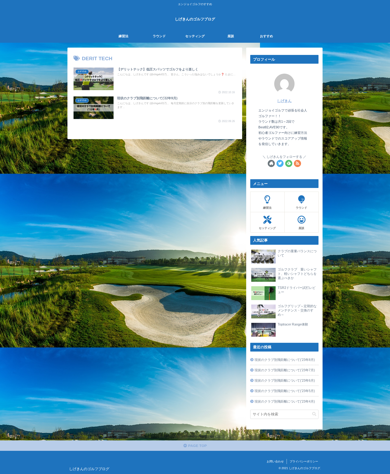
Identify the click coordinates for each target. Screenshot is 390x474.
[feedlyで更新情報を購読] (288, 163)
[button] (314, 414)
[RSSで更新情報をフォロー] (297, 163)
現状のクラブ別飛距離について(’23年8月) (285, 360)
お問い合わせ (275, 461)
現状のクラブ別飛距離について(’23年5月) (285, 391)
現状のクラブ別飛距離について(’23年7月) (285, 370)
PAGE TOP (197, 446)
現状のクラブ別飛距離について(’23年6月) (285, 380)
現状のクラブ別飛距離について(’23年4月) (285, 401)
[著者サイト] (271, 163)
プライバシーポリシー (304, 461)
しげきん (284, 101)
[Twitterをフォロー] (280, 163)
